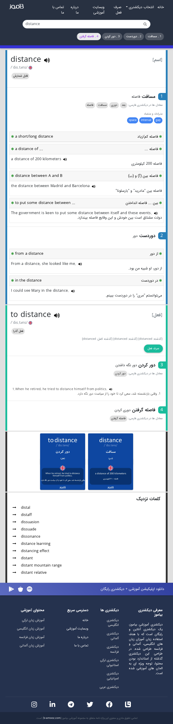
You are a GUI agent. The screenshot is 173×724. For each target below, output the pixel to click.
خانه (160, 7)
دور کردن (120, 373)
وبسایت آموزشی (99, 10)
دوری (114, 105)
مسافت (102, 105)
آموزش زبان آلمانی (32, 645)
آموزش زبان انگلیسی (30, 628)
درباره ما (75, 10)
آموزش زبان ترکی (33, 620)
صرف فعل (117, 10)
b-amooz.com (52, 718)
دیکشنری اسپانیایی (113, 676)
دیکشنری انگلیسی (113, 623)
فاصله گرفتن (118, 418)
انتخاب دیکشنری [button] (141, 7)
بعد (123, 105)
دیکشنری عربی (109, 687)
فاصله (90, 105)
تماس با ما (58, 10)
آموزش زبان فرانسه (31, 637)
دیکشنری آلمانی (113, 636)
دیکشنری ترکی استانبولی (109, 663)
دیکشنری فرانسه (113, 649)
